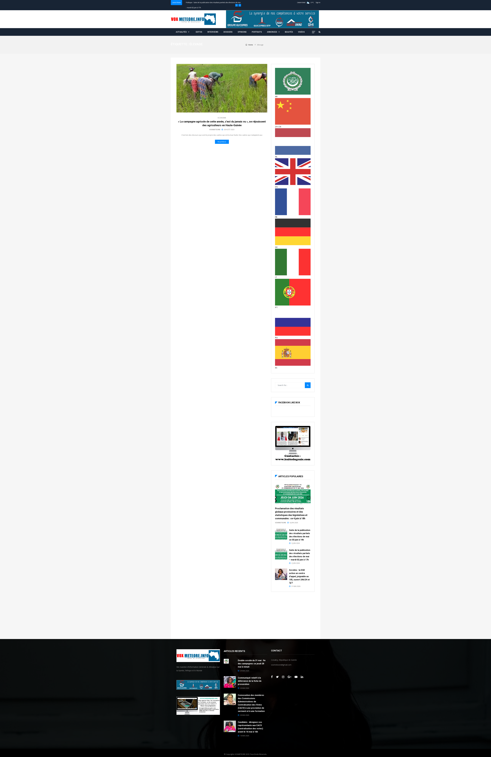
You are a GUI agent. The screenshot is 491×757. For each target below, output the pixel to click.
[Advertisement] (293, 615)
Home (250, 45)
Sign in (318, 2)
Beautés (289, 32)
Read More (222, 142)
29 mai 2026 (244, 671)
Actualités (189, 8)
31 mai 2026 (295, 586)
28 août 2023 (229, 129)
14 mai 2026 (244, 736)
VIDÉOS (301, 32)
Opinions (242, 32)
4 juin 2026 (294, 522)
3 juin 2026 (295, 543)
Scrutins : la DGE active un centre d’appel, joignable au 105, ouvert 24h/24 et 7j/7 (299, 576)
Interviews (212, 32)
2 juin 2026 (295, 563)
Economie (222, 118)
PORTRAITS (257, 32)
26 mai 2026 (244, 688)
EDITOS (199, 32)
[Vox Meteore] (193, 19)
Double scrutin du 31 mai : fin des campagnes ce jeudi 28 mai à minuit (251, 663)
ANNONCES (272, 32)
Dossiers (228, 32)
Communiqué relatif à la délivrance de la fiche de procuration (249, 681)
